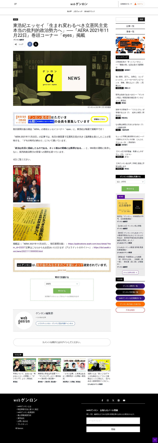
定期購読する (124, 4)
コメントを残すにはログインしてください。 (62, 342)
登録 (113, 429)
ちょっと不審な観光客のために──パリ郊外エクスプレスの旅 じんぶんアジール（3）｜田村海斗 (130, 139)
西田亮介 (66, 382)
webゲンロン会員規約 (26, 412)
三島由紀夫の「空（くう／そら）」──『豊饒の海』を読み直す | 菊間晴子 (129, 65)
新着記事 (120, 88)
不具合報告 (130, 310)
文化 (118, 103)
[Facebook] (102, 400)
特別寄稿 (120, 70)
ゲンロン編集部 (19, 40)
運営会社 (21, 418)
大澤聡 (72, 382)
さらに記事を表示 (129, 272)
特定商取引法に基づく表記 (28, 409)
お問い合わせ (23, 421)
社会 (118, 130)
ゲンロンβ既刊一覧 (130, 286)
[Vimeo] (118, 400)
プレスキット (23, 424)
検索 (141, 19)
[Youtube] (124, 400)
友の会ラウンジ (89, 11)
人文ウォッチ (78, 11)
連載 (118, 145)
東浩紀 (15, 382)
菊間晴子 (127, 70)
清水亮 (47, 382)
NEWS (15, 19)
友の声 (69, 11)
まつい (127, 157)
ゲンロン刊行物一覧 (130, 292)
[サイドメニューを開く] (15, 3)
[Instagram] (107, 400)
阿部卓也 (125, 118)
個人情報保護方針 (24, 415)
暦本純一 (41, 382)
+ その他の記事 (41, 317)
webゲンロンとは (24, 406)
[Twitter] (113, 400)
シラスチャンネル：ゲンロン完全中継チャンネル (55, 323)
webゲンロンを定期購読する (130, 298)
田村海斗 (125, 145)
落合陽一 (54, 382)
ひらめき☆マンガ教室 (95, 384)
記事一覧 (130, 26)
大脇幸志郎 (125, 130)
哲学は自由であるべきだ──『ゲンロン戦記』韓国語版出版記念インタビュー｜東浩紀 (130, 97)
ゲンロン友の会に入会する (130, 304)
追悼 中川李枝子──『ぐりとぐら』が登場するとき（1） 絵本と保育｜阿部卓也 (130, 112)
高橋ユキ (127, 88)
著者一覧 (130, 31)
